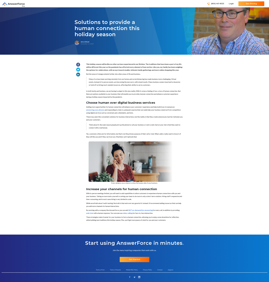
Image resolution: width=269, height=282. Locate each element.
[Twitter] (134, 277)
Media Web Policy (132, 270)
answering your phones (95, 110)
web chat (89, 213)
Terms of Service (115, 270)
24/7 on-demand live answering (140, 210)
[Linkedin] (139, 277)
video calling (127, 213)
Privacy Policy (147, 270)
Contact (160, 270)
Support (170, 270)
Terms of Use (100, 270)
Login (231, 4)
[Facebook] (130, 277)
